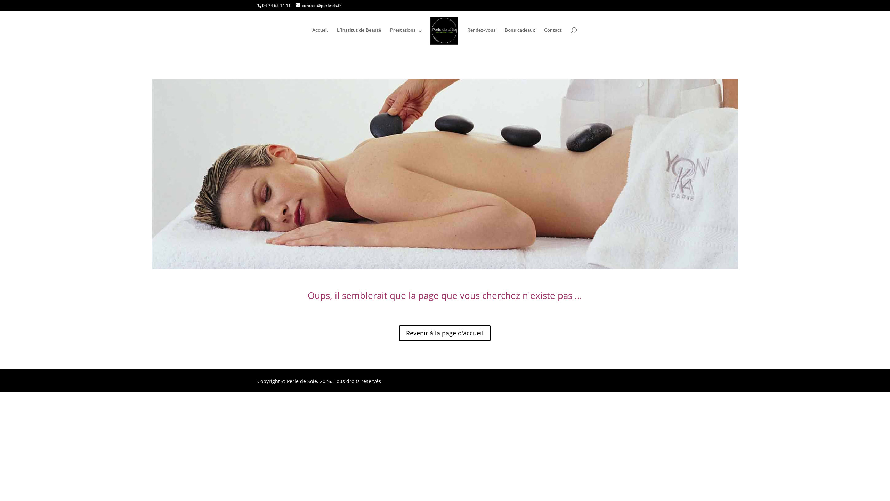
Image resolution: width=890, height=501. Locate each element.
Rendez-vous (481, 32)
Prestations (403, 32)
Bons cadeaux (520, 32)
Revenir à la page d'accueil (445, 333)
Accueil (320, 32)
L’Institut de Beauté (359, 32)
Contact (553, 32)
